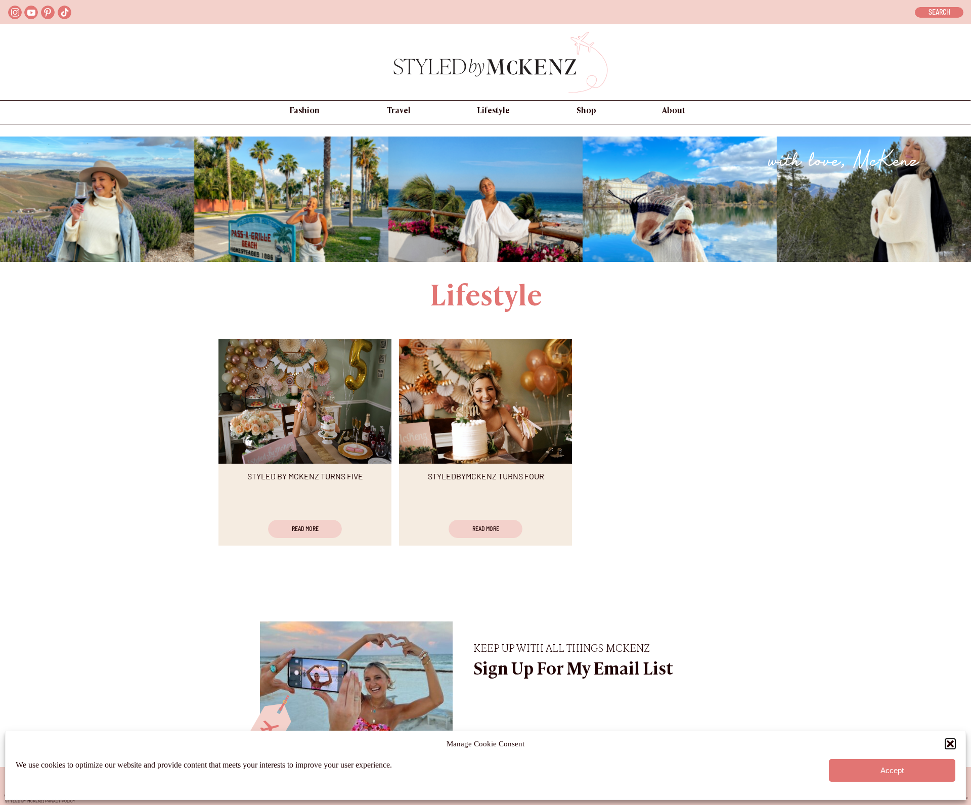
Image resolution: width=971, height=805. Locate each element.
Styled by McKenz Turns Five (305, 476)
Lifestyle (486, 298)
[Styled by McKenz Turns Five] (304, 401)
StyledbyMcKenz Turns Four (486, 476)
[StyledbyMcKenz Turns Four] (485, 401)
